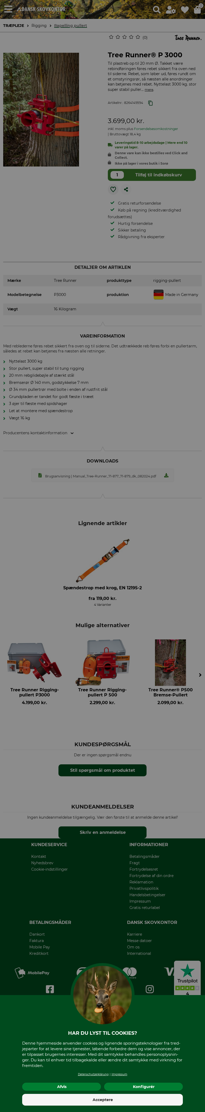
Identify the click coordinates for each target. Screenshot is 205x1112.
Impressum (119, 1074)
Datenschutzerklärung (93, 1074)
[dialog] (102, 556)
